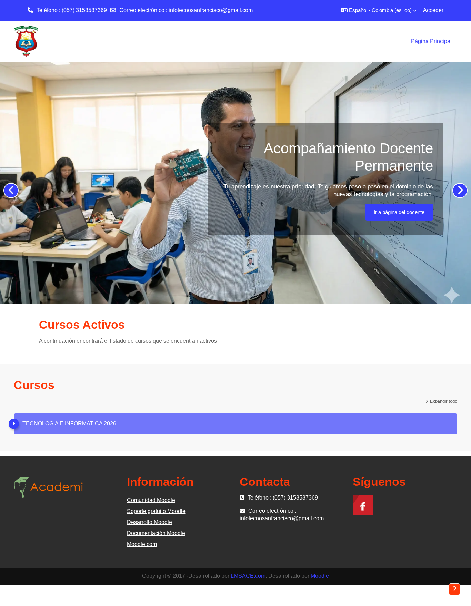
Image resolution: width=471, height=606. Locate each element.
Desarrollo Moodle (149, 522)
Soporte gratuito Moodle (156, 511)
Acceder (433, 10)
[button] (378, 10)
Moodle (320, 576)
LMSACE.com (248, 576)
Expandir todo (443, 401)
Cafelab (415, 235)
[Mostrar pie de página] (454, 589)
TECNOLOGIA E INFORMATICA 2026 (69, 424)
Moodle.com (142, 544)
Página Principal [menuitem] (431, 41)
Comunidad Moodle (151, 500)
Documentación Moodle (156, 533)
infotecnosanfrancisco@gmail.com (211, 10)
